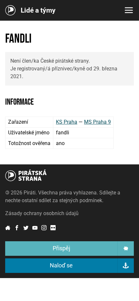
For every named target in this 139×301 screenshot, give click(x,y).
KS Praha (66, 122)
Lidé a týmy (38, 10)
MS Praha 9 (97, 122)
